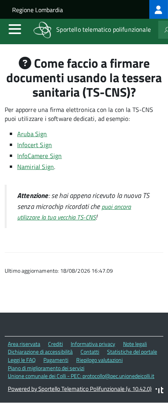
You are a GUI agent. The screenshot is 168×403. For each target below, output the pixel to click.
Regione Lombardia (37, 9)
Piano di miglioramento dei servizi (46, 368)
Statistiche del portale (132, 351)
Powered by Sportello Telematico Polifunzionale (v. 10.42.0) (80, 388)
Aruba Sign (32, 134)
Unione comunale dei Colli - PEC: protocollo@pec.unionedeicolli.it (81, 376)
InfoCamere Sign (39, 155)
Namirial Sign (35, 166)
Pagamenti (55, 360)
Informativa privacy (93, 344)
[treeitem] (158, 9)
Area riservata (24, 344)
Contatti (89, 351)
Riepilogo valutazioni (99, 360)
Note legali (135, 344)
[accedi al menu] (15, 29)
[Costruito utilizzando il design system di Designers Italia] (159, 391)
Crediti (55, 344)
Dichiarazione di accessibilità (40, 351)
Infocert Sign (34, 144)
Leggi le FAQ (22, 360)
